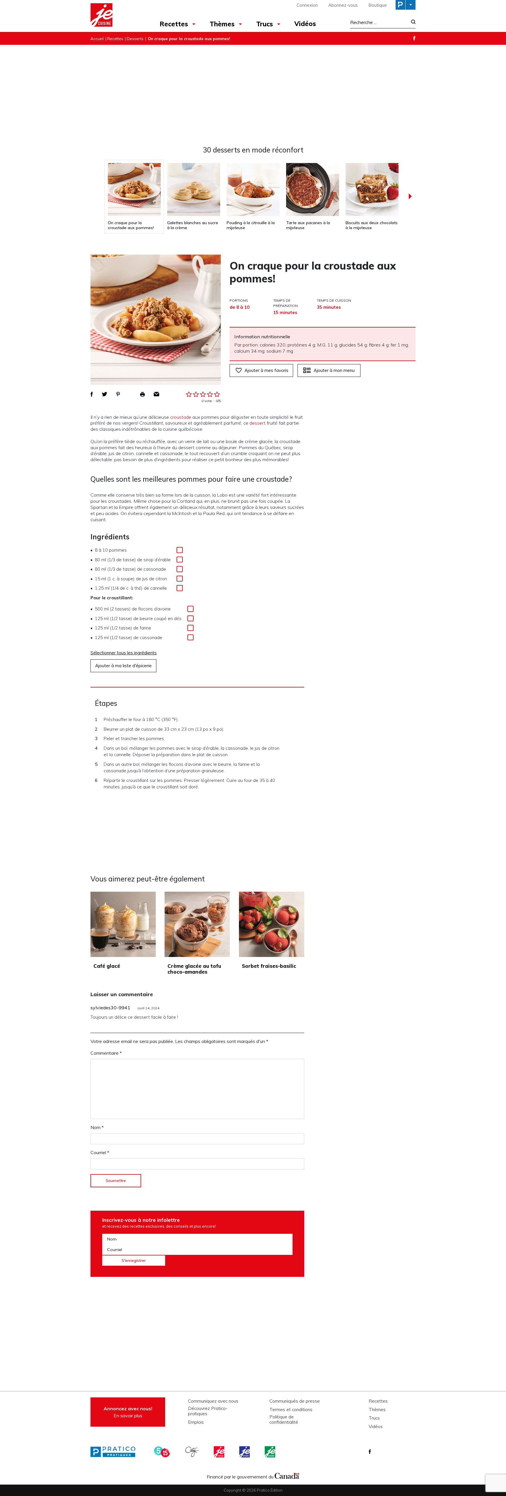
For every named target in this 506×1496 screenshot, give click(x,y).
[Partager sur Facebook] (91, 394)
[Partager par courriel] (156, 394)
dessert (257, 423)
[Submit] (412, 22)
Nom (97, 1127)
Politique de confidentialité (283, 1419)
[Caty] (192, 1452)
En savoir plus (128, 1412)
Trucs (264, 24)
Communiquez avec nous (213, 1401)
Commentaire (106, 1053)
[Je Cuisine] (116, 15)
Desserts (135, 38)
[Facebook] (414, 38)
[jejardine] (270, 1452)
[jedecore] (245, 1452)
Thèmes (222, 24)
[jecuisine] (219, 1452)
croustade (180, 417)
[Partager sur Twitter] (104, 394)
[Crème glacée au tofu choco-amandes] (197, 924)
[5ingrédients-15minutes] (163, 1452)
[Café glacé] (123, 924)
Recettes (174, 24)
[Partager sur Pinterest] (118, 394)
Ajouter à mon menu (334, 370)
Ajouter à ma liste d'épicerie (123, 665)
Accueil (97, 38)
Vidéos (305, 24)
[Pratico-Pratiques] (115, 1452)
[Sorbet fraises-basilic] (271, 924)
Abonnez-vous (343, 5)
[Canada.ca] (287, 1475)
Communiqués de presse (294, 1401)
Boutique (377, 5)
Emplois (196, 1422)
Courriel (99, 1152)
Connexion (307, 5)
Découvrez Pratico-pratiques (208, 1411)
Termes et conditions (290, 1409)
